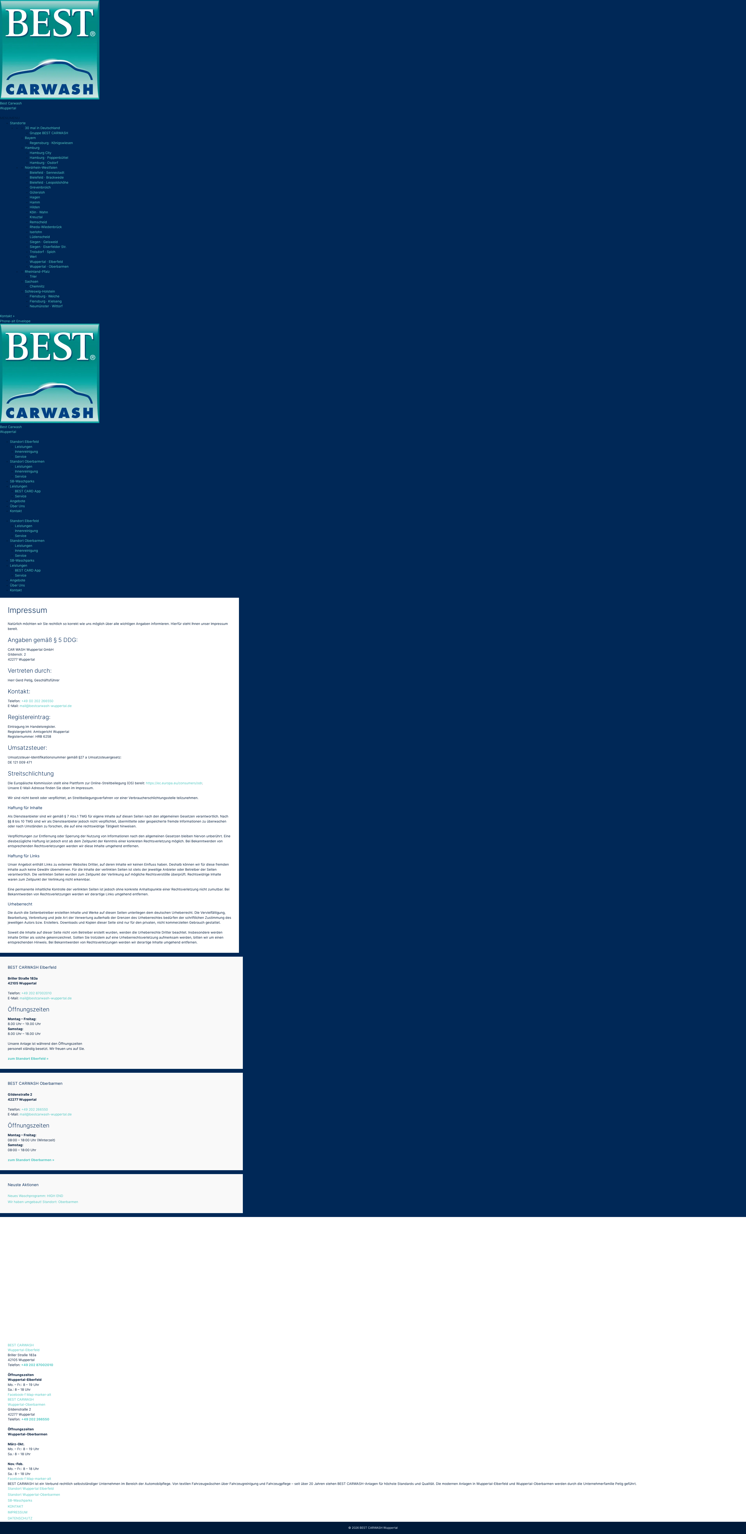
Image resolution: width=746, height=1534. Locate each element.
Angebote (17, 501)
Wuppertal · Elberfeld (46, 262)
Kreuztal (36, 217)
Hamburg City (40, 153)
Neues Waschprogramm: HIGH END (35, 1196)
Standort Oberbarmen (27, 461)
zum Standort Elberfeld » (28, 1059)
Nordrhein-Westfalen (41, 167)
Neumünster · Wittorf (46, 306)
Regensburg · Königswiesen (51, 143)
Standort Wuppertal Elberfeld (31, 1489)
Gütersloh (37, 192)
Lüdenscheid (40, 237)
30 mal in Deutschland (42, 128)
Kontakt (16, 511)
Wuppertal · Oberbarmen (49, 266)
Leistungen (23, 447)
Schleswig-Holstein (40, 291)
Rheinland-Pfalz (37, 272)
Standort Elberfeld (24, 442)
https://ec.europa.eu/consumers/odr (174, 783)
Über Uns (17, 506)
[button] (10, 118)
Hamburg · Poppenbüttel (49, 158)
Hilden (35, 207)
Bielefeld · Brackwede (47, 177)
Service (20, 457)
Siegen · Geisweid (44, 242)
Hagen (35, 197)
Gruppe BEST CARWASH (49, 133)
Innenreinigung (26, 451)
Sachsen (31, 281)
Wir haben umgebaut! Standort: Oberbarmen (43, 1202)
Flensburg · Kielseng (46, 301)
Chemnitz (37, 286)
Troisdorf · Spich (42, 252)
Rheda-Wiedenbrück (46, 227)
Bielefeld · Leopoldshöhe (49, 182)
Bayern (30, 138)
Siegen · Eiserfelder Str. (48, 247)
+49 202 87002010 (36, 993)
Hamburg (32, 148)
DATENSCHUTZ (20, 1518)
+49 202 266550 (34, 1109)
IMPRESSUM (17, 1512)
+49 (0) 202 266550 (37, 701)
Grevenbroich (40, 187)
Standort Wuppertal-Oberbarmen (34, 1495)
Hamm (35, 202)
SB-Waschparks (22, 481)
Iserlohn (36, 232)
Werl (33, 257)
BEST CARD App (28, 491)
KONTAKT (15, 1506)
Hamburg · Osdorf (44, 163)
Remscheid (38, 222)
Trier (33, 276)
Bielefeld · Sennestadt (47, 173)
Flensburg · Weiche (44, 296)
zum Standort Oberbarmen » (31, 1160)
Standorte (18, 123)
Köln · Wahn (39, 212)
